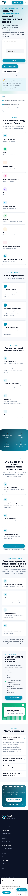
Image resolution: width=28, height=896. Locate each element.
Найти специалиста (10, 66)
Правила (4, 856)
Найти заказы (5, 851)
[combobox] (15, 51)
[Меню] (25, 3)
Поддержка (5, 870)
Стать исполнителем (10, 71)
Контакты (4, 865)
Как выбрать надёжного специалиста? (11, 766)
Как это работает (6, 841)
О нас (3, 863)
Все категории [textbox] (11, 51)
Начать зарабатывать (14, 697)
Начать (6, 892)
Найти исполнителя (6, 833)
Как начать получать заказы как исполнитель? (12, 774)
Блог (3, 868)
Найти (14, 60)
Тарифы (4, 853)
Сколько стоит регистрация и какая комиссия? (12, 759)
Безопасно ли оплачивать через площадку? (11, 738)
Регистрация (17, 2)
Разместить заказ (6, 836)
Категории (4, 838)
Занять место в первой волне (14, 546)
